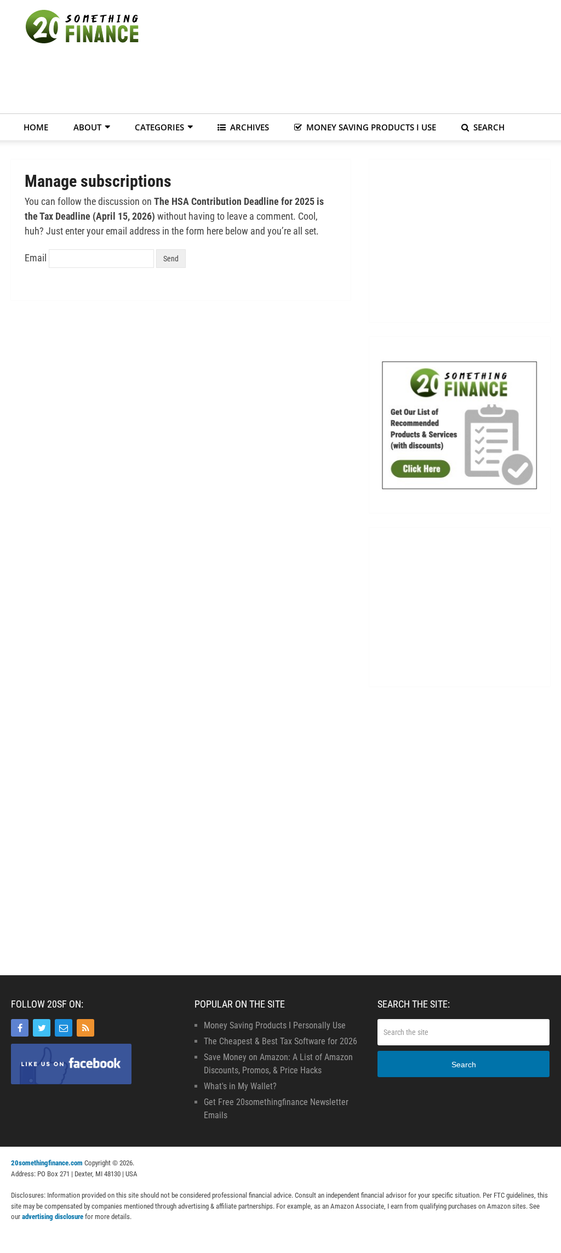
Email (36, 258)
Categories (159, 127)
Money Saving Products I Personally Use (275, 1025)
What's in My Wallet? (240, 1086)
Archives (248, 127)
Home (36, 127)
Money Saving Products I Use (370, 127)
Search (488, 127)
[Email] (63, 1028)
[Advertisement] (350, 82)
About (87, 127)
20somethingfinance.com (47, 1163)
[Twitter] (41, 1028)
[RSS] (85, 1028)
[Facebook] (19, 1028)
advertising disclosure (52, 1216)
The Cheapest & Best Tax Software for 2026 (280, 1041)
